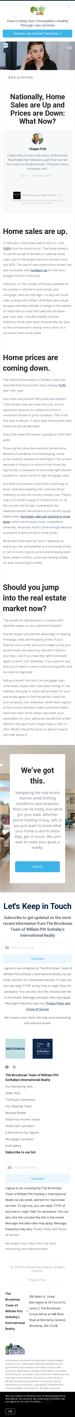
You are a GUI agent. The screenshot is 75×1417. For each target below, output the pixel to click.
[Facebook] (7, 1067)
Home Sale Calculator (19, 1126)
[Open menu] (70, 48)
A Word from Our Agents (22, 1133)
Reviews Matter (15, 1113)
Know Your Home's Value (22, 1119)
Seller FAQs (13, 1093)
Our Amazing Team (18, 1106)
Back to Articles (20, 77)
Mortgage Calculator (19, 1139)
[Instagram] (14, 1067)
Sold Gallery (13, 1146)
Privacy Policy (37, 1280)
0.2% (62, 385)
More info (47, 1401)
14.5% (7, 248)
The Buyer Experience (20, 1100)
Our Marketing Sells (19, 1086)
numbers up (38, 270)
